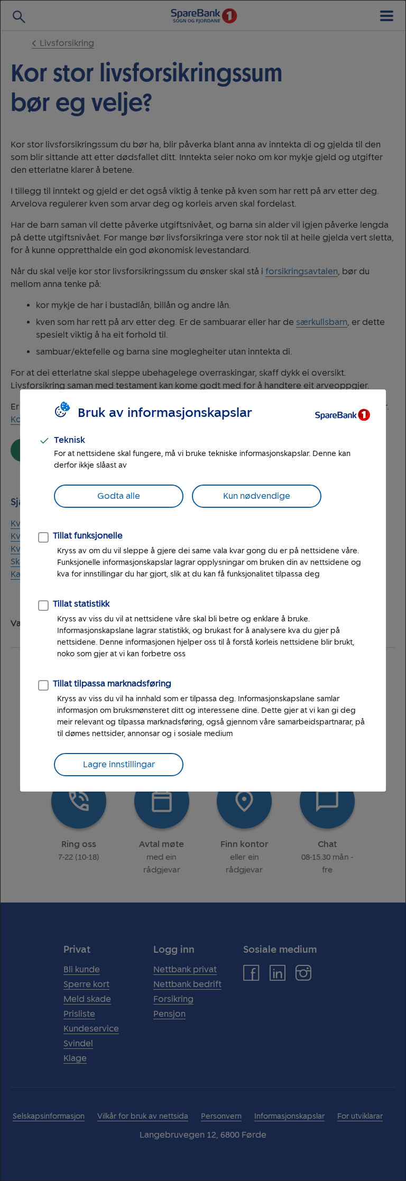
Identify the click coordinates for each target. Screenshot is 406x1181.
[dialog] (203, 590)
